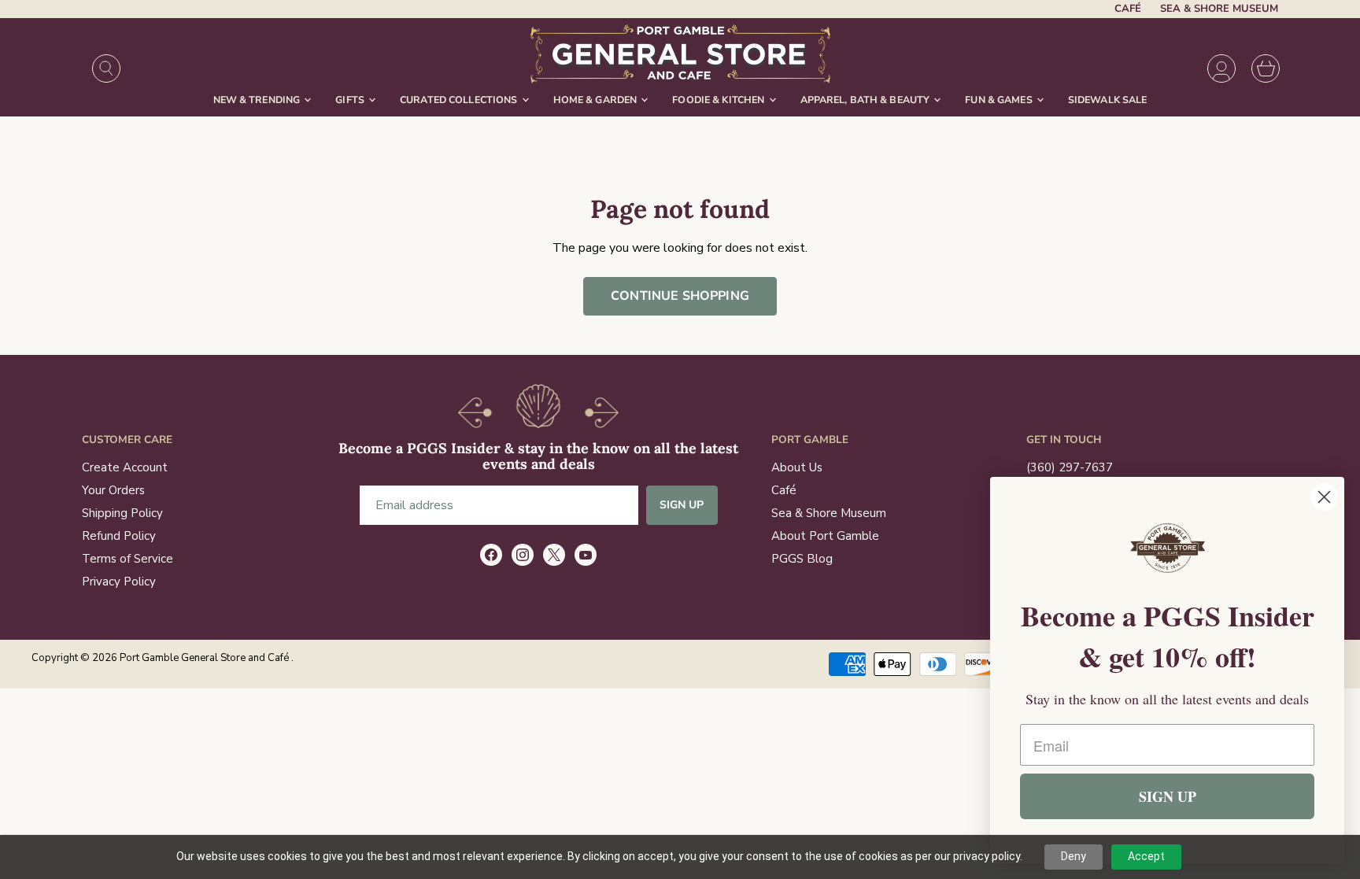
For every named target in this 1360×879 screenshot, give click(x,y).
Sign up (682, 504)
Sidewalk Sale (1108, 99)
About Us (796, 467)
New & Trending (258, 99)
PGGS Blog (802, 559)
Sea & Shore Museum (1219, 9)
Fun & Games (1000, 99)
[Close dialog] (1324, 497)
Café (1127, 9)
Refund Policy (119, 536)
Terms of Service (127, 559)
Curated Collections (460, 99)
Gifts (351, 99)
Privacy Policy (119, 581)
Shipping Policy (122, 513)
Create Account (125, 467)
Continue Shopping (680, 296)
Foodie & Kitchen (719, 99)
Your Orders (113, 490)
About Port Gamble (825, 536)
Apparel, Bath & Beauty (866, 99)
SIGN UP (1167, 796)
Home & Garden (596, 99)
